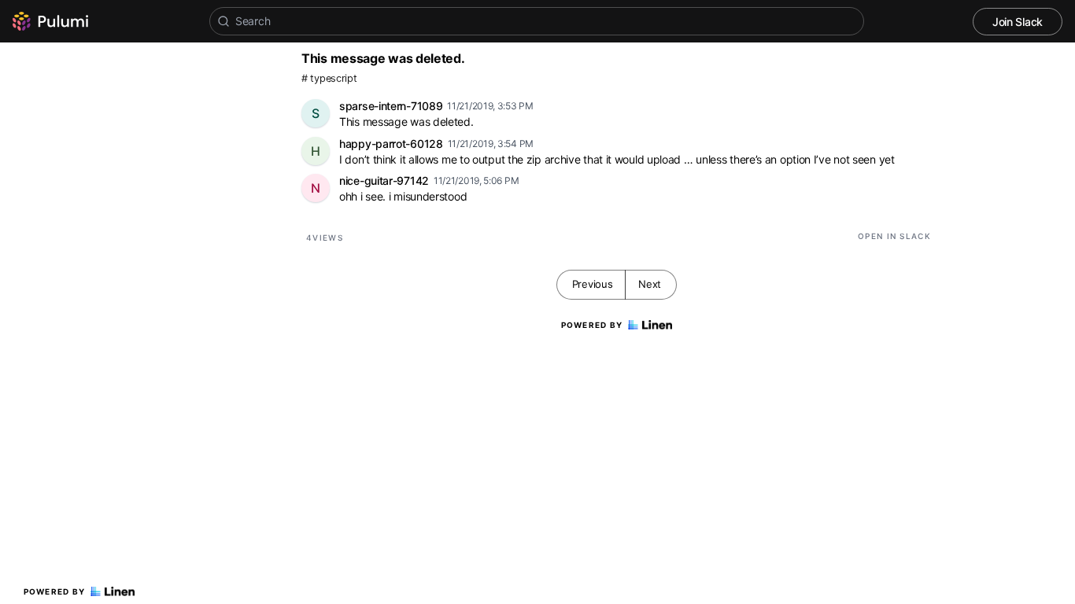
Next (649, 284)
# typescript (328, 78)
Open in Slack (894, 236)
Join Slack (1017, 21)
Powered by (55, 591)
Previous (592, 284)
